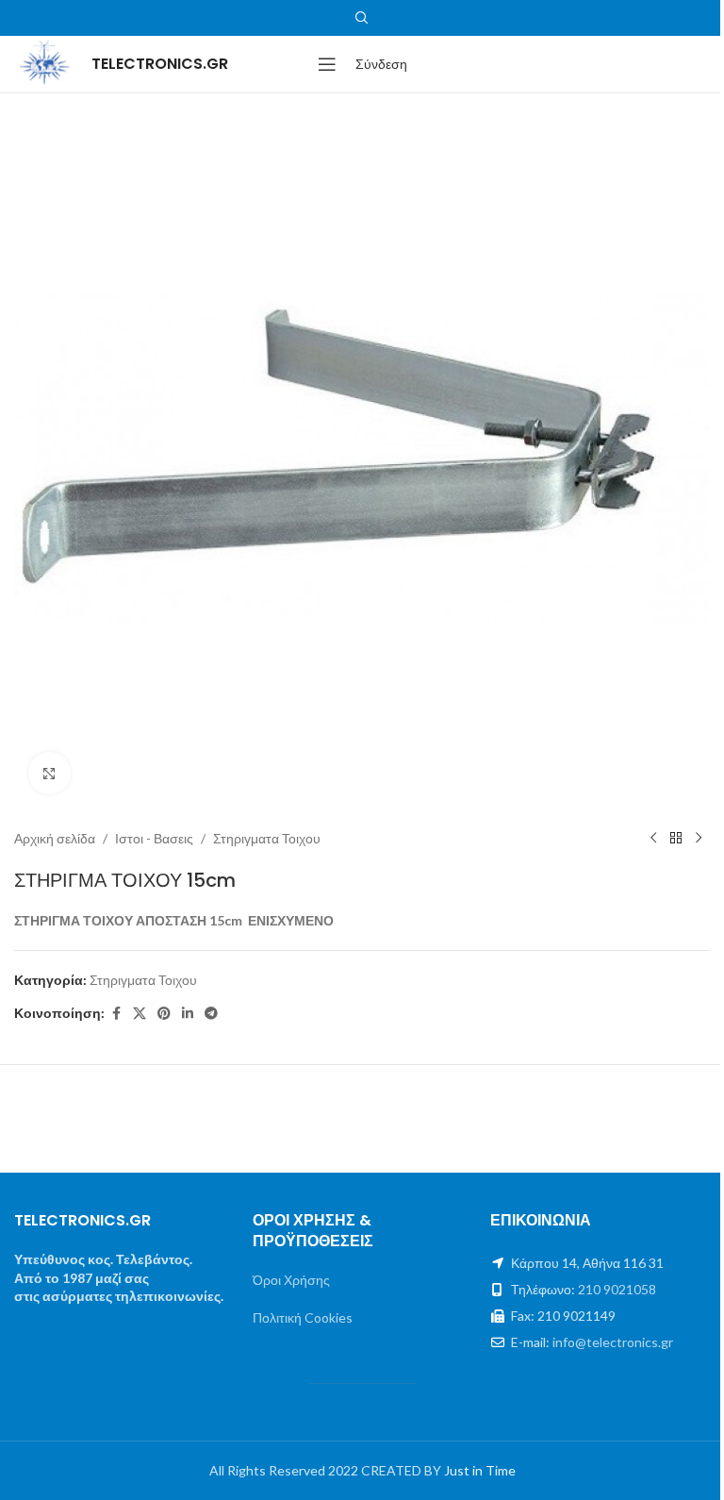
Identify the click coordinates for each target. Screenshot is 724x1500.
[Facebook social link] (116, 1013)
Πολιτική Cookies (303, 1317)
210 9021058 (617, 1289)
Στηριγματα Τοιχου (267, 838)
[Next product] (698, 838)
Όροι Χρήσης (291, 1280)
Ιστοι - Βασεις (154, 838)
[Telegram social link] (211, 1013)
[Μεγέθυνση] (49, 773)
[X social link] (139, 1013)
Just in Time (480, 1470)
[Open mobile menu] (327, 64)
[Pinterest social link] (164, 1013)
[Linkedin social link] (187, 1013)
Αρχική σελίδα (54, 838)
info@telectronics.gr (612, 1342)
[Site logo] (43, 63)
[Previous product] (653, 838)
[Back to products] (676, 838)
